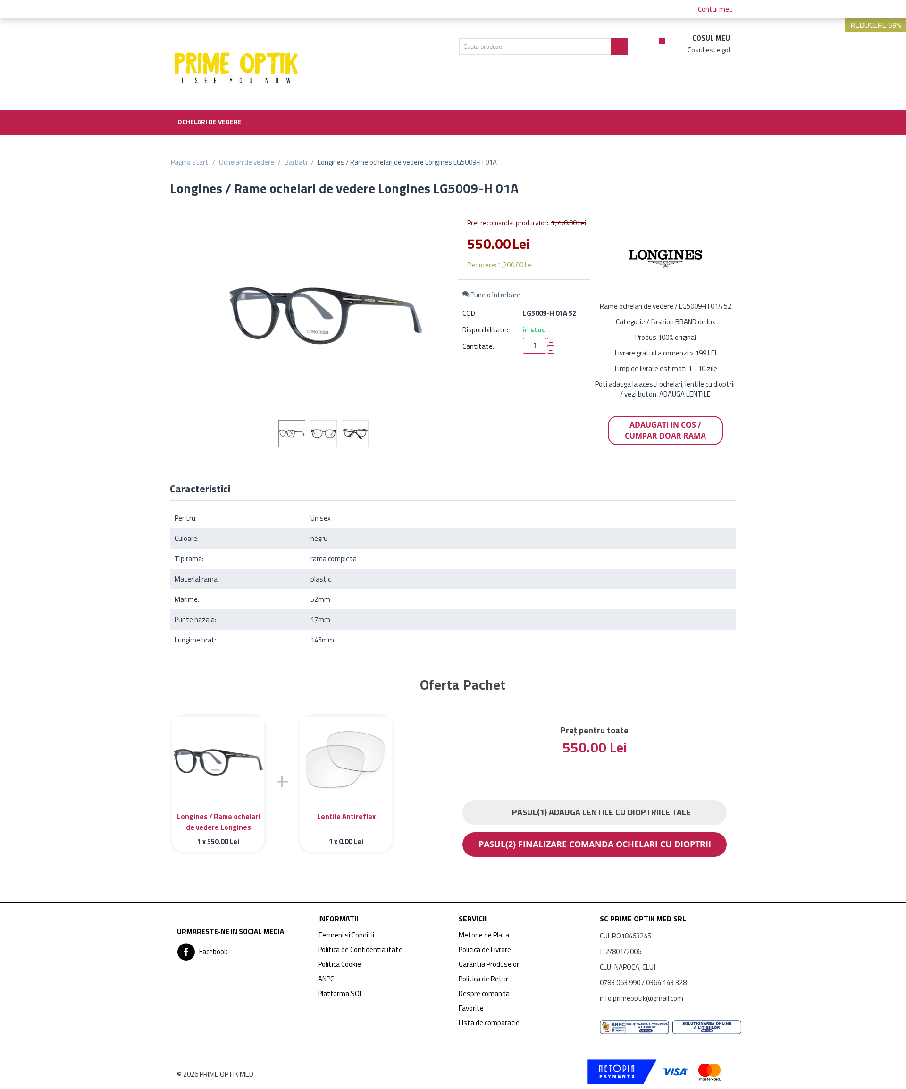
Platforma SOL (340, 993)
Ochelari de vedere (209, 122)
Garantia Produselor (489, 964)
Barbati (296, 162)
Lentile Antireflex (346, 816)
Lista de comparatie (489, 1022)
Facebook (212, 950)
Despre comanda (484, 993)
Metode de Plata (484, 934)
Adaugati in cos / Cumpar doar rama (665, 430)
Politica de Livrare (485, 949)
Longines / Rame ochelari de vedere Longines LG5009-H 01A (218, 821)
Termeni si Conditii (346, 934)
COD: (469, 313)
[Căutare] (619, 46)
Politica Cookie (339, 964)
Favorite (471, 1008)
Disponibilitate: (485, 329)
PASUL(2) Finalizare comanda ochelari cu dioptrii (594, 844)
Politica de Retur (483, 978)
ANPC (326, 978)
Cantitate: (478, 346)
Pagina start (190, 162)
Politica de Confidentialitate (360, 949)
